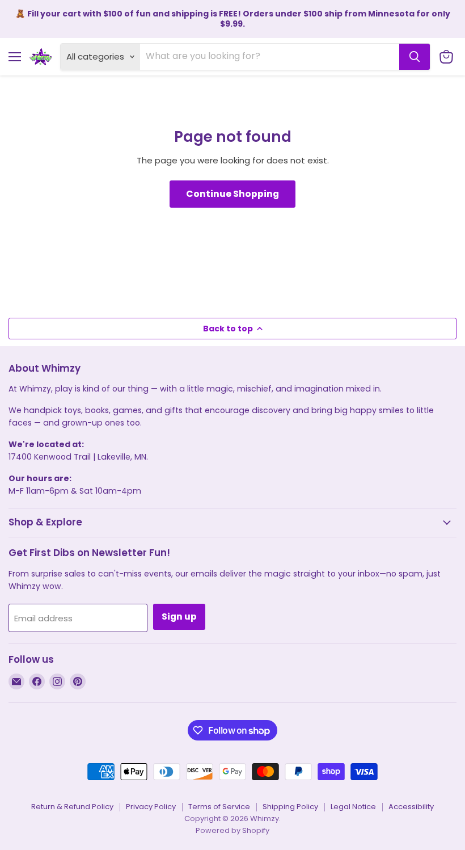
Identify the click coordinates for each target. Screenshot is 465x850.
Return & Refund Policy (72, 806)
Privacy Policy (151, 806)
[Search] (414, 57)
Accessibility (411, 806)
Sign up (179, 616)
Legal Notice (353, 806)
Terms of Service (219, 806)
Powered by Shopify (232, 830)
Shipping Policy (290, 806)
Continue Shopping (232, 193)
